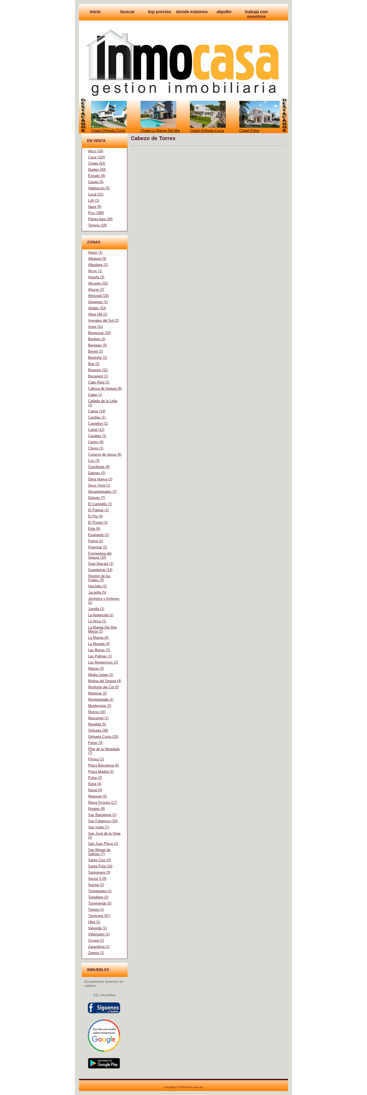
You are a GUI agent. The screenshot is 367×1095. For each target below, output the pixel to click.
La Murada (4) (99, 644)
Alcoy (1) (95, 271)
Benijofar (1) (97, 358)
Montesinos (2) (99, 706)
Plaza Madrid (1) (101, 772)
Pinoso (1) (96, 759)
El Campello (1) (100, 504)
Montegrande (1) (100, 699)
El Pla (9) (95, 516)
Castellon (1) (98, 423)
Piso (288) (96, 213)
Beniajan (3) (97, 345)
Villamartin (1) (99, 934)
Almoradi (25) (98, 296)
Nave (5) (94, 207)
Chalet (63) (96, 163)
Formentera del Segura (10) (99, 555)
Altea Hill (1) (97, 314)
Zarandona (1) (99, 947)
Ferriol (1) (95, 541)
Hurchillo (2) (97, 586)
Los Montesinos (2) (103, 662)
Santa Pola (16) (100, 866)
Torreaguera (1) (99, 891)
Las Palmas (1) (100, 656)
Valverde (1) (97, 928)
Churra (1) (95, 448)
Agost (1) (95, 252)
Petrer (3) (95, 743)
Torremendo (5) (99, 903)
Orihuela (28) (98, 730)
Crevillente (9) (99, 467)
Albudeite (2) (98, 265)
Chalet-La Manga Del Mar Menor (160, 133)
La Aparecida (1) (100, 615)
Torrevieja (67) (99, 916)
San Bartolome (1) (102, 815)
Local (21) (95, 194)
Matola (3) (96, 669)
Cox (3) (93, 461)
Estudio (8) (96, 176)
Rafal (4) (94, 784)
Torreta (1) (96, 910)
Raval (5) (95, 790)
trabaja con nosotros (256, 14)
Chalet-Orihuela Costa (108, 131)
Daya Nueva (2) (100, 479)
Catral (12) (96, 430)
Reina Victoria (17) (102, 802)
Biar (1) (93, 364)
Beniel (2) (95, 351)
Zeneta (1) (96, 953)
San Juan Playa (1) (103, 844)
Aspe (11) (95, 327)
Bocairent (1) (98, 376)
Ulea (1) (94, 922)
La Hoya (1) (97, 621)
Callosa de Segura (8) (105, 389)
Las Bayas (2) (99, 650)
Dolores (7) (96, 498)
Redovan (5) (97, 796)
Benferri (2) (96, 339)
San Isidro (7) (98, 827)
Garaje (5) (95, 182)
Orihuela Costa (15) (103, 737)
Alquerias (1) (98, 302)
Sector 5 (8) (97, 879)
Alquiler (224, 11)
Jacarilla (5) (97, 592)
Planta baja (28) (100, 219)
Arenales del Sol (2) (103, 320)
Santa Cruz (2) (99, 860)
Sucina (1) (96, 885)
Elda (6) (94, 529)
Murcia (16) (97, 712)
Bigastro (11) (98, 370)
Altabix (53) (97, 308)
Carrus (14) (96, 411)
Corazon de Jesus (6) (104, 454)
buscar (127, 11)
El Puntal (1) (97, 522)
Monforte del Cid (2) (103, 687)
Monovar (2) (97, 693)
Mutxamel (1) (98, 718)
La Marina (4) (98, 638)
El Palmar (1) (98, 510)
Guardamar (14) (100, 570)
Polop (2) (95, 778)
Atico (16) (95, 151)
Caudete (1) (97, 436)
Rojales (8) (96, 809)
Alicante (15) (98, 283)
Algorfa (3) (96, 277)
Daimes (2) (96, 473)
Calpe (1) (95, 395)
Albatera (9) (97, 259)
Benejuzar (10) (99, 333)
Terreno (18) (97, 225)
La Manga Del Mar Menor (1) (102, 629)
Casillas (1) (97, 417)
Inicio (95, 11)
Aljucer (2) (96, 290)
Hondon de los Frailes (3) (99, 578)
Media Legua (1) (100, 675)
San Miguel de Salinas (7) (99, 852)
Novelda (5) (97, 724)
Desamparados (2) (102, 492)
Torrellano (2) (98, 897)
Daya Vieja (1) (99, 485)
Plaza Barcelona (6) (103, 765)
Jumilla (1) (96, 609)
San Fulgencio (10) (102, 821)
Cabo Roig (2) (98, 382)
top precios (159, 11)
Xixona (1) (96, 940)
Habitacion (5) (99, 188)
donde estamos (192, 11)
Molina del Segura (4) (104, 681)
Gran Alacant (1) (100, 564)
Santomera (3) (99, 872)
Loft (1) (93, 201)
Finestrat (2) (97, 547)
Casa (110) (96, 157)
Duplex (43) (97, 170)
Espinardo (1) (98, 535)
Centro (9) (95, 442)
